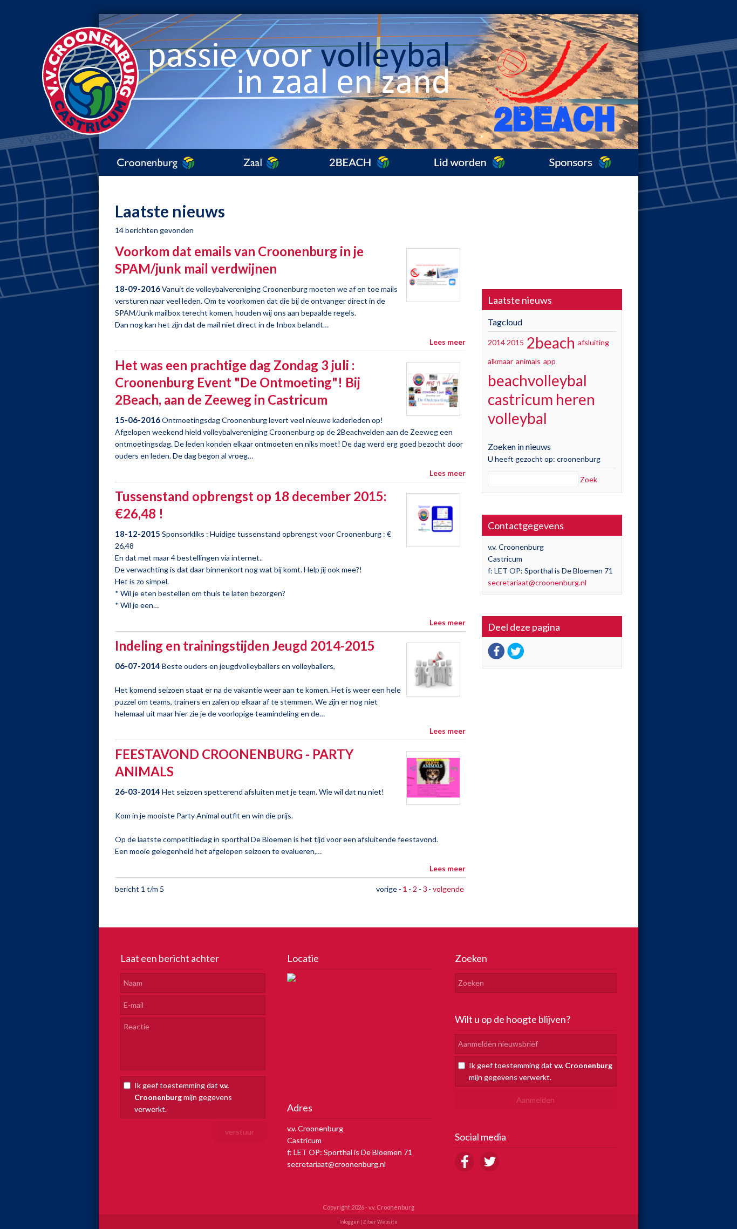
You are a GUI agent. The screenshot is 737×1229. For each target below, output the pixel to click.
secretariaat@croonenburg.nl (537, 582)
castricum (520, 399)
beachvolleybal (537, 380)
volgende (448, 888)
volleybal (517, 418)
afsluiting (593, 342)
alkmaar (500, 361)
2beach (551, 342)
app (549, 361)
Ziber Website (380, 1222)
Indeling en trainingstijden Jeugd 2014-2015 (245, 645)
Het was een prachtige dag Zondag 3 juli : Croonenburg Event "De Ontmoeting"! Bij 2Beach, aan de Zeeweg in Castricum (237, 382)
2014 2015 (506, 342)
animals (528, 361)
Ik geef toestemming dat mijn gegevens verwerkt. (183, 1097)
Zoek (588, 479)
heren (575, 399)
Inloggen (349, 1222)
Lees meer (447, 341)
